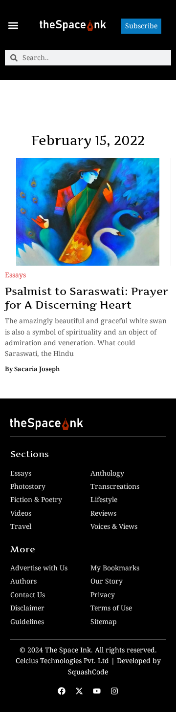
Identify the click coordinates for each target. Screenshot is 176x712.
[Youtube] (97, 691)
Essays (15, 274)
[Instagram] (114, 691)
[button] (13, 25)
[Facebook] (62, 691)
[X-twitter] (79, 691)
